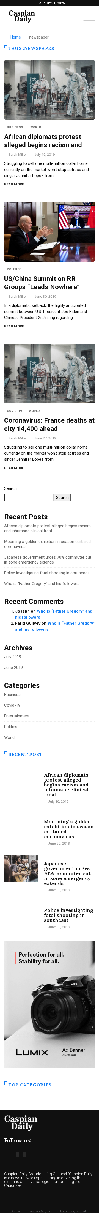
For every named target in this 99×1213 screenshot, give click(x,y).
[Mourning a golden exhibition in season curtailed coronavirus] (21, 826)
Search (10, 488)
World (36, 127)
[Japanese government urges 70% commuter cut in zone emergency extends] (21, 868)
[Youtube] (24, 1154)
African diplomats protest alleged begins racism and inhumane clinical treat (47, 528)
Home (15, 37)
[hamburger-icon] (89, 17)
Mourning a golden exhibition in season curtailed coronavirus (69, 829)
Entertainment (16, 716)
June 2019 (13, 667)
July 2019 (12, 656)
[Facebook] (17, 1154)
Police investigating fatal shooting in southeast (46, 572)
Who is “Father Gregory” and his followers (41, 583)
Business (15, 127)
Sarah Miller (17, 154)
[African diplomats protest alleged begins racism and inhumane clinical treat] (21, 780)
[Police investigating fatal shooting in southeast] (21, 915)
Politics (14, 269)
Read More (14, 184)
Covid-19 (14, 411)
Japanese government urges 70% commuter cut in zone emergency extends (47, 560)
